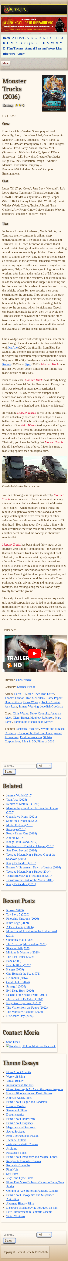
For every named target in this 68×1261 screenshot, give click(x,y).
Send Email (13, 1042)
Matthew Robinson (41, 717)
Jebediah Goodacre (51, 706)
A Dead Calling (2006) (20, 927)
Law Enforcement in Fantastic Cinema (29, 1211)
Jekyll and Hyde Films (19, 1178)
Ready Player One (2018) (21, 833)
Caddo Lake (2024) (18, 982)
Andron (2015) (15, 837)
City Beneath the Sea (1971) (23, 973)
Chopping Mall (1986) (19, 939)
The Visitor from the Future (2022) (27, 1007)
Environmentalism (31, 737)
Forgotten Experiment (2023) (23, 1003)
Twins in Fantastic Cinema (22, 1144)
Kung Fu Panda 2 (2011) (21, 884)
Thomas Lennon (14, 698)
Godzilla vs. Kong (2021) (21, 816)
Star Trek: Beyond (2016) (21, 850)
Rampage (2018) (16, 829)
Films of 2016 (45, 741)
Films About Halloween (20, 1118)
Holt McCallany (35, 698)
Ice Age (13, 347)
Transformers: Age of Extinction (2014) (29, 875)
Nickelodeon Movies (40, 721)
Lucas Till (20, 693)
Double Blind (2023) (18, 965)
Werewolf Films (15, 1076)
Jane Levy (34, 693)
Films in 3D (29, 741)
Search (9, 771)
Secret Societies (15, 1131)
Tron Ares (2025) (16, 799)
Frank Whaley (31, 702)
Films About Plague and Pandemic (26, 1101)
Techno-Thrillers (16, 1140)
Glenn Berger (21, 717)
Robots (6, 364)
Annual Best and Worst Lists (43, 48)
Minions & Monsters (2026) (22, 952)
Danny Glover (13, 702)
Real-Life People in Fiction (22, 1135)
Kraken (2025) (15, 910)
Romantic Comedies (18, 1165)
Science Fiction (26, 686)
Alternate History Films (20, 1203)
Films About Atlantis (18, 1072)
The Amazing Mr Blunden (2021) (26, 944)
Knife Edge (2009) (17, 923)
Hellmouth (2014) (17, 978)
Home (6, 37)
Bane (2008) (13, 961)
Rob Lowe (47, 693)
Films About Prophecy (19, 1123)
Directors (9, 53)
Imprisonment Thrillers (19, 1085)
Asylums (11, 1148)
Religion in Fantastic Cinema (23, 1161)
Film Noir (12, 1169)
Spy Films (12, 1173)
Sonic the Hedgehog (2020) (22, 820)
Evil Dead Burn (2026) (20, 990)
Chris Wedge (24, 679)
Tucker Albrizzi (51, 702)
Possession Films (16, 1152)
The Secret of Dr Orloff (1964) (24, 999)
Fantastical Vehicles (27, 728)
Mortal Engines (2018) (19, 825)
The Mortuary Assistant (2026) (24, 1011)
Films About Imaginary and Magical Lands (31, 1156)
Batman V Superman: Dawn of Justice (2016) (33, 867)
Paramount (20, 721)
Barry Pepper (54, 698)
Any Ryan (11, 706)
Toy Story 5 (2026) (17, 914)
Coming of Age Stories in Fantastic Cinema (32, 1190)
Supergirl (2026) (16, 986)
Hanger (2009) (15, 969)
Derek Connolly (39, 713)
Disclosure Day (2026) (19, 1015)
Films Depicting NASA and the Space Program (34, 1089)
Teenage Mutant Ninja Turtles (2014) (28, 871)
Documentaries (15, 1114)
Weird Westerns (15, 1216)
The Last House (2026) (20, 956)
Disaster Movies (16, 1106)
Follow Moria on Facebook (39, 1046)
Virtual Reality (15, 1080)
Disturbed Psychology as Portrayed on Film (32, 1207)
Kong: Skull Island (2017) (21, 842)
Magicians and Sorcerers (21, 1127)
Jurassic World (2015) (19, 795)
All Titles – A (20, 37)
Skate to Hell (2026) (18, 948)
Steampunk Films (16, 1110)
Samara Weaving (29, 706)
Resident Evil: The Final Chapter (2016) (30, 846)
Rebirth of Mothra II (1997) (22, 804)
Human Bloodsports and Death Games (29, 1093)
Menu (5, 63)
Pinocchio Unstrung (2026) (22, 918)
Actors (21, 53)
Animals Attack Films (19, 1097)
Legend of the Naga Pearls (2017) (26, 994)
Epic (28, 364)
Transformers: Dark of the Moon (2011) (29, 880)
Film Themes (15, 48)
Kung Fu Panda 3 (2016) (21, 863)
